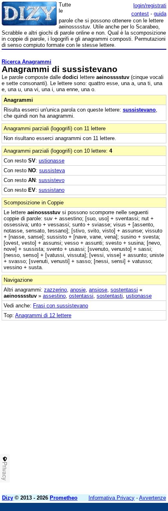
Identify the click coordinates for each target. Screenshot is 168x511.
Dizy (7, 498)
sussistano (51, 190)
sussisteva (52, 170)
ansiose (98, 290)
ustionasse (51, 161)
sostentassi (124, 290)
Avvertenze (152, 498)
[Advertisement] (84, 404)
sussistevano (139, 110)
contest (140, 14)
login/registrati (149, 5)
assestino (54, 296)
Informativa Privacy (111, 498)
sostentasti (110, 296)
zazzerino (55, 290)
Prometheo (63, 498)
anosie (78, 290)
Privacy (5, 471)
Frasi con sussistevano (60, 306)
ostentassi (81, 296)
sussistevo (51, 180)
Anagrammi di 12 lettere (43, 315)
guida (160, 14)
